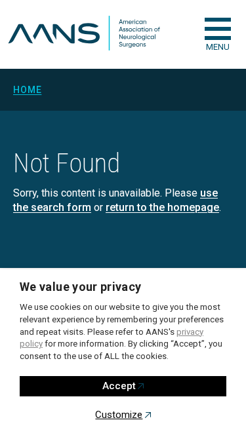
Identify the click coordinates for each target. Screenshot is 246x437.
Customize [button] (118, 415)
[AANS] (84, 34)
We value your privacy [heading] (81, 287)
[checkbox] (218, 29)
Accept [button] (119, 386)
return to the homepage (162, 207)
